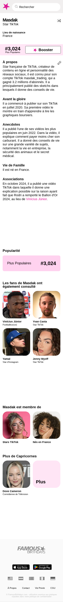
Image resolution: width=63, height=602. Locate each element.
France (7, 36)
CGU (52, 588)
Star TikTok (10, 24)
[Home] (31, 549)
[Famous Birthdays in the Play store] (42, 567)
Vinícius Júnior (36, 199)
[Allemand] (52, 578)
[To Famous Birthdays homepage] (6, 6)
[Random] (59, 20)
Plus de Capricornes (20, 456)
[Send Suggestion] (59, 63)
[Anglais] (10, 578)
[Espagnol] (20, 578)
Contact (26, 588)
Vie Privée (40, 588)
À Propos (12, 588)
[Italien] (42, 578)
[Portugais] (31, 578)
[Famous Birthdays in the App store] (20, 567)
